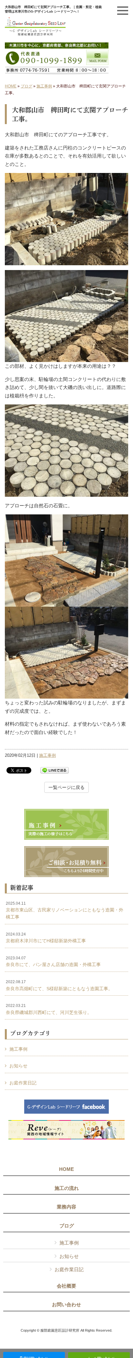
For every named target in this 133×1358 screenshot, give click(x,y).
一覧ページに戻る (66, 787)
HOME (10, 86)
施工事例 (44, 86)
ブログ (26, 86)
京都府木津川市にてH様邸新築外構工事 (46, 938)
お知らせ (18, 1065)
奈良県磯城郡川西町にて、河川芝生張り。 (49, 1009)
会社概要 (66, 1286)
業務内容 (66, 1206)
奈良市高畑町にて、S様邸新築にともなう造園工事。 (59, 985)
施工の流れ (67, 1188)
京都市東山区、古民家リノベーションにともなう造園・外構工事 (64, 910)
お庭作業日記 (22, 1082)
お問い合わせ (66, 1304)
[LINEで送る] (54, 770)
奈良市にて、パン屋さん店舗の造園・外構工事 (53, 961)
